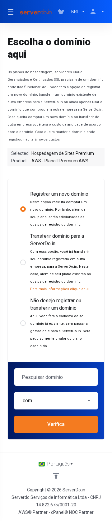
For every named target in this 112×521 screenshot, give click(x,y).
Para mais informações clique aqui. (60, 289)
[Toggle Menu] (9, 11)
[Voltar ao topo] (56, 476)
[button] (56, 400)
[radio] (23, 209)
